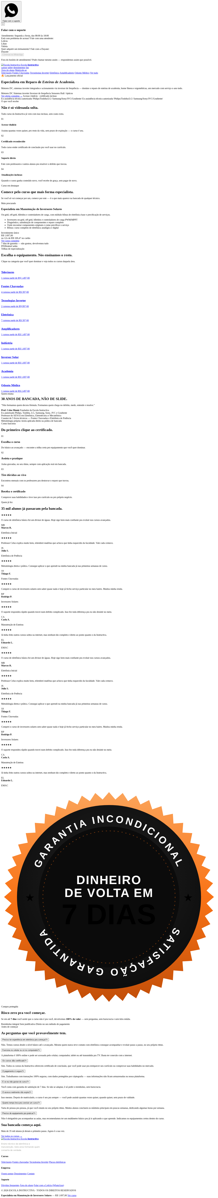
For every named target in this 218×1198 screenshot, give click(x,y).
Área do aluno (8, 70)
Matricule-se (21, 70)
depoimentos (19, 67)
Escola (29, 65)
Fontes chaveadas (20, 1162)
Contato (31, 1173)
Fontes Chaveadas (20, 73)
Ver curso (71, 1195)
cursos (4, 67)
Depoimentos (20, 1173)
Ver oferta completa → (11, 96)
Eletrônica (54, 73)
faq (27, 67)
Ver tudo (94, 73)
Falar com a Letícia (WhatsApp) (49, 1185)
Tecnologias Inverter (39, 73)
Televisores (6, 73)
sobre (10, 67)
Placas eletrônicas (57, 1162)
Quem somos (7, 1173)
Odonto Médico (82, 73)
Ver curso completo (10, 241)
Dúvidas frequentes (10, 1185)
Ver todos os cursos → (11, 1136)
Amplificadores (67, 73)
